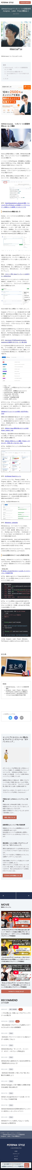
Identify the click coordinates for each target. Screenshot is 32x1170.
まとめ (5, 78)
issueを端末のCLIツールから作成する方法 (16, 74)
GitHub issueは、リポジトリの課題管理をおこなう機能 (15, 68)
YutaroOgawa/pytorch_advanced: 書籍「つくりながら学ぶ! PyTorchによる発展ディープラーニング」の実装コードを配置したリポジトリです (15, 205)
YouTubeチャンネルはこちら (15, 991)
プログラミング (16, 1153)
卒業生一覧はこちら (8, 817)
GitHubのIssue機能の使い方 (13, 72)
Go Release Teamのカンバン (13, 476)
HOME (16, 1151)
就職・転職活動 (13, 1009)
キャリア (16, 1156)
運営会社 (16, 1158)
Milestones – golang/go (11, 522)
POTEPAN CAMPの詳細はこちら (11, 875)
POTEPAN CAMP (24, 2)
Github (10, 1033)
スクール (11, 1021)
